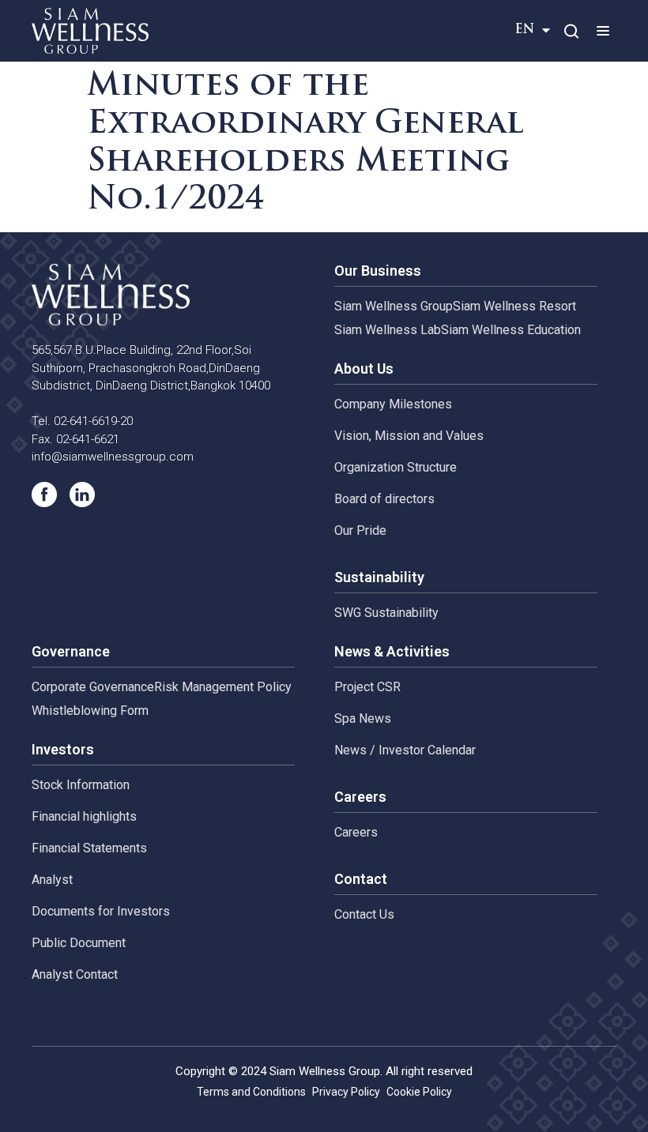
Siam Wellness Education (511, 329)
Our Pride (360, 530)
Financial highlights (84, 816)
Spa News (362, 718)
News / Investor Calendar (405, 750)
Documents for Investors (101, 911)
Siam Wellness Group (393, 306)
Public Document (79, 942)
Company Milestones (393, 404)
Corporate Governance (93, 686)
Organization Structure (395, 467)
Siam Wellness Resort (514, 306)
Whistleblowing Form (90, 710)
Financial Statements (89, 848)
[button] (602, 30)
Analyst (52, 879)
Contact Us (364, 914)
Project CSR (367, 686)
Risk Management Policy (223, 686)
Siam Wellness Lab (387, 329)
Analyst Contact (75, 974)
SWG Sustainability (386, 612)
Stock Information (81, 784)
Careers (356, 832)
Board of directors (384, 498)
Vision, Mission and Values (409, 435)
